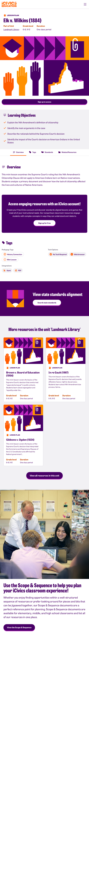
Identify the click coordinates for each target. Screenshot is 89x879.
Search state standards (47, 302)
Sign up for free (44, 223)
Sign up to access (44, 102)
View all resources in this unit (44, 475)
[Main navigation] (85, 4)
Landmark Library (11, 29)
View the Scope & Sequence (19, 627)
